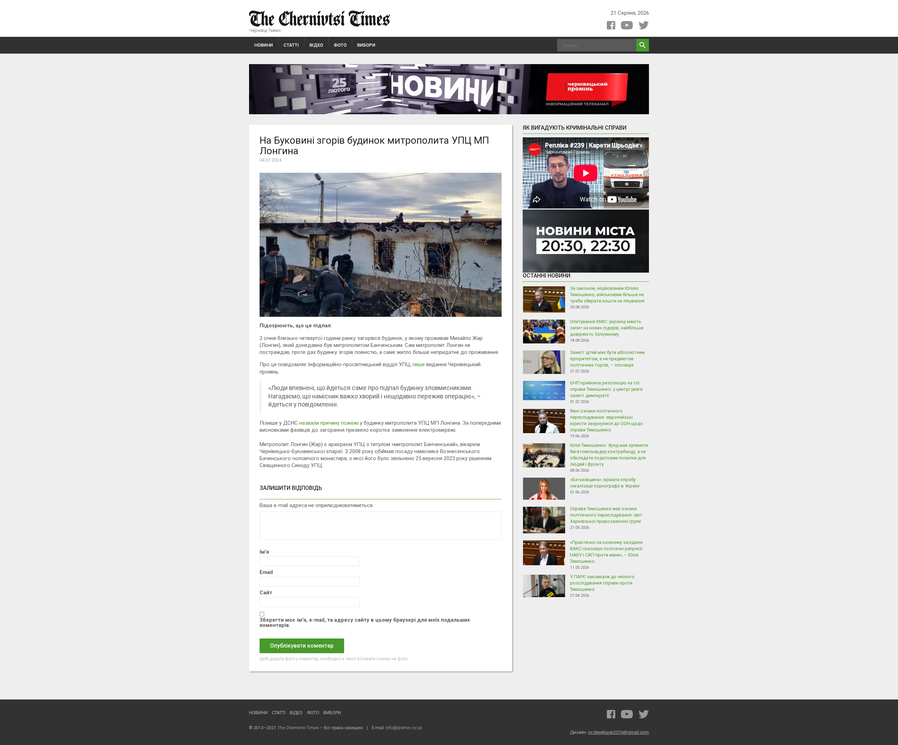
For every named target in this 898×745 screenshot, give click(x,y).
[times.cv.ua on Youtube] (627, 25)
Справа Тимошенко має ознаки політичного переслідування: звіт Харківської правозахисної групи (606, 515)
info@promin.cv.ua (404, 727)
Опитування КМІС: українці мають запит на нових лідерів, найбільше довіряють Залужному (606, 328)
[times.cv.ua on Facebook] (611, 25)
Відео (316, 45)
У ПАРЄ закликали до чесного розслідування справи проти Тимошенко (602, 583)
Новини (263, 45)
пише (419, 364)
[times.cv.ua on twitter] (643, 25)
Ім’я (264, 552)
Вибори (366, 45)
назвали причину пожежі (328, 423)
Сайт (266, 592)
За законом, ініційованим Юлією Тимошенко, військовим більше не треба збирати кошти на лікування (607, 294)
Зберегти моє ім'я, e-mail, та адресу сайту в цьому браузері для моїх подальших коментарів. (365, 622)
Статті (291, 45)
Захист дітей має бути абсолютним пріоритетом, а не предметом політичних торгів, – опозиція (607, 359)
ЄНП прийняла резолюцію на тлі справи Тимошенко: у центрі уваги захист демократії (606, 389)
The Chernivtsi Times (298, 727)
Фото (340, 45)
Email (266, 572)
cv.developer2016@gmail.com (618, 732)
